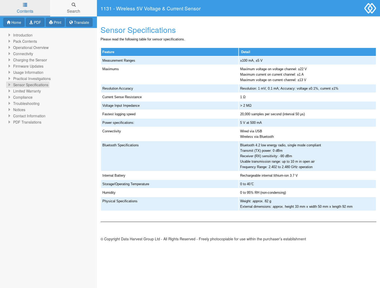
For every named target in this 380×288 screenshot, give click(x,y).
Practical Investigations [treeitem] (32, 78)
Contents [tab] (25, 11)
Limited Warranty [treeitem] (27, 90)
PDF (37, 22)
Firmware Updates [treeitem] (28, 66)
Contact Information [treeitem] (29, 115)
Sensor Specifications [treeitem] (30, 84)
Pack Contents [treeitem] (25, 41)
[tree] (48, 78)
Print (57, 22)
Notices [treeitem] (19, 109)
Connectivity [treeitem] (23, 53)
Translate (81, 22)
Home (15, 22)
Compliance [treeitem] (23, 97)
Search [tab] (73, 11)
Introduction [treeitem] (23, 35)
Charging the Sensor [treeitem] (30, 59)
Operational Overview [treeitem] (31, 47)
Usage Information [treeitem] (28, 72)
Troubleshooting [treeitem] (26, 103)
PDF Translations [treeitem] (27, 122)
